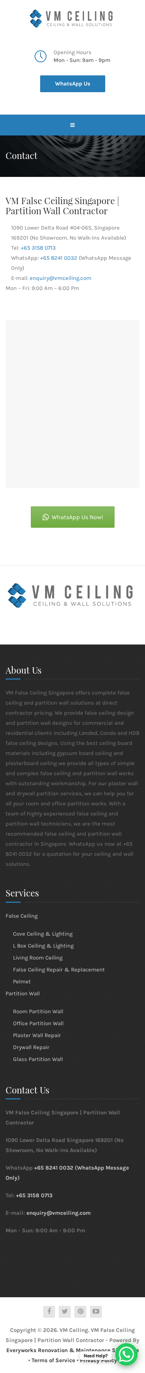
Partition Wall (23, 993)
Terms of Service (53, 1360)
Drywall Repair (31, 1047)
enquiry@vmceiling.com (60, 278)
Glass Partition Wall (38, 1059)
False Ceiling (22, 915)
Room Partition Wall (38, 1011)
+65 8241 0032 (58, 258)
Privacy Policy (98, 1360)
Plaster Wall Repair (37, 1035)
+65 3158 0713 (38, 247)
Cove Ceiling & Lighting (42, 933)
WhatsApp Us (72, 83)
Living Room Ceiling (37, 957)
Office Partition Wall (38, 1023)
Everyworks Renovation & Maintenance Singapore (72, 1350)
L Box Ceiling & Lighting (43, 945)
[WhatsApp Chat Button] (126, 1354)
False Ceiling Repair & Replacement (59, 969)
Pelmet (22, 981)
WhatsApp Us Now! (77, 517)
